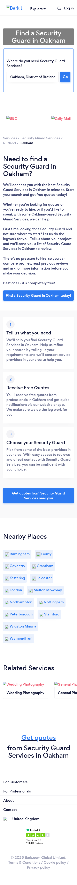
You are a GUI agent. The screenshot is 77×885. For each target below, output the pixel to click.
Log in (69, 8)
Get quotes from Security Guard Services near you (38, 496)
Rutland (9, 143)
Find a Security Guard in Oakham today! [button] (38, 295)
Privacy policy (38, 867)
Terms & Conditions (24, 862)
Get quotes (38, 737)
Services (10, 138)
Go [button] (65, 76)
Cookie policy (55, 862)
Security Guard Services (40, 138)
